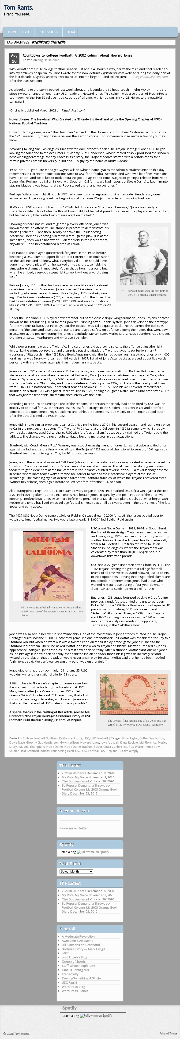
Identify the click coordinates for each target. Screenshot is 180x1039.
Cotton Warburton (151, 738)
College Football (34, 738)
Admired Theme (168, 1033)
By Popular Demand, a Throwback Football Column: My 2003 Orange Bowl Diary (89, 789)
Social (70, 32)
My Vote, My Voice (75, 777)
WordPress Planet (75, 991)
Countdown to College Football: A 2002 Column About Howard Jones (77, 55)
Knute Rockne (129, 742)
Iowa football (110, 742)
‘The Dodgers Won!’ (75, 781)
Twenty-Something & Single (81, 978)
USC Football (99, 738)
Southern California (59, 738)
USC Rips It (69, 982)
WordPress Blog (73, 987)
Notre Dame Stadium (78, 747)
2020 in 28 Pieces (74, 773)
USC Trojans (109, 751)
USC (86, 738)
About (27, 32)
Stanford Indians (38, 751)
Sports (77, 738)
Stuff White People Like (78, 966)
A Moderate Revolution (78, 936)
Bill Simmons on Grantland (81, 945)
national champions (32, 747)
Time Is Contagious (75, 970)
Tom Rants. (18, 7)
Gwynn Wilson (69, 742)
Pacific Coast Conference (110, 747)
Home (12, 32)
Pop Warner (137, 747)
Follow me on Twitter (74, 828)
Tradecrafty (70, 974)
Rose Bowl (153, 747)
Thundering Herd (62, 751)
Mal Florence (148, 742)
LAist (65, 953)
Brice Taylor (130, 738)
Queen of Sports (74, 961)
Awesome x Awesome (77, 940)
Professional (48, 32)
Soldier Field (17, 751)
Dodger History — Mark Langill (83, 949)
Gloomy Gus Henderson (42, 742)
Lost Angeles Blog (74, 957)
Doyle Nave (17, 742)
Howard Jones (89, 742)
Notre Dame (54, 747)
